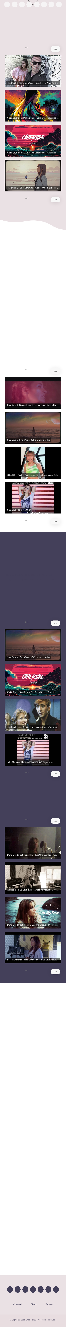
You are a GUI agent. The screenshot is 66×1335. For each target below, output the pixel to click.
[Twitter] (25, 1289)
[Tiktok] (48, 1289)
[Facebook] (10, 1289)
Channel (17, 1304)
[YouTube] (18, 1289)
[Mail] (56, 1289)
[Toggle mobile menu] (60, 15)
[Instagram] (33, 1289)
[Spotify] (41, 1289)
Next (55, 49)
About (34, 1304)
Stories (49, 1304)
